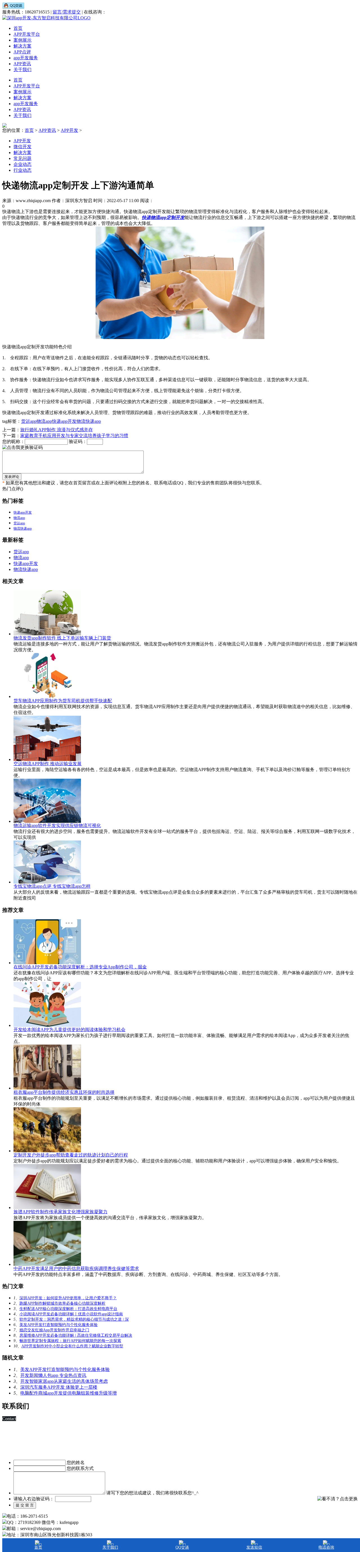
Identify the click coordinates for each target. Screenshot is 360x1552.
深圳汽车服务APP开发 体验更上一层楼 (58, 1387)
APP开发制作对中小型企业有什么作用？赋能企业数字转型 (72, 1346)
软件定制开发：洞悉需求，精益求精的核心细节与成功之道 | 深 (74, 1319)
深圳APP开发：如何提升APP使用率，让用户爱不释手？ (68, 1298)
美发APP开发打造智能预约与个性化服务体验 (58, 1325)
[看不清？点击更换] (337, 1499)
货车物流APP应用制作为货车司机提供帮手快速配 (63, 700)
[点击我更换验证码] (22, 448)
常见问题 (23, 158)
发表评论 (11, 477)
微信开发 (23, 146)
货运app (29, 421)
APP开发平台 (27, 34)
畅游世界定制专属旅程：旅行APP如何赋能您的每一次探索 (70, 1341)
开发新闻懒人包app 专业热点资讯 (53, 1375)
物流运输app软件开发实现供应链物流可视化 (57, 825)
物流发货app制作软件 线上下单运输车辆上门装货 (62, 638)
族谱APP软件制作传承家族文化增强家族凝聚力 (60, 1211)
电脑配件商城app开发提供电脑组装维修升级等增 (68, 1393)
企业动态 (23, 164)
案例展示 (23, 40)
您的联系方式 (80, 1468)
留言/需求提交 (67, 12)
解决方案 (23, 46)
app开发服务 (26, 57)
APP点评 (22, 51)
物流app (44, 421)
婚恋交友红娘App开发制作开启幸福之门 (54, 1330)
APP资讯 (22, 63)
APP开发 (69, 130)
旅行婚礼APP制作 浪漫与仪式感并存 (56, 429)
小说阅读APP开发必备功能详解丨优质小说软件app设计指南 (71, 1314)
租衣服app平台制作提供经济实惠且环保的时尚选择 (64, 1092)
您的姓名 (76, 1462)
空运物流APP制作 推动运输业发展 (48, 763)
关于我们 (23, 69)
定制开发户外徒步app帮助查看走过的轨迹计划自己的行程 (71, 1155)
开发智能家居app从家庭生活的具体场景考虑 (64, 1381)
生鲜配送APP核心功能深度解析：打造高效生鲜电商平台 (68, 1309)
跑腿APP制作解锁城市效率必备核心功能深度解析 (62, 1303)
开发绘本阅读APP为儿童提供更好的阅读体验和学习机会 (69, 1029)
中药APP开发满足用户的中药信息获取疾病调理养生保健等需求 (76, 1268)
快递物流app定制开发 (163, 217)
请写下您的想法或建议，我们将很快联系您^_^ (152, 1492)
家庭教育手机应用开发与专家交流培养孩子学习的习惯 (74, 435)
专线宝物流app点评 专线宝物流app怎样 (52, 886)
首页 (18, 28)
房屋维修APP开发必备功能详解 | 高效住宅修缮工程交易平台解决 (75, 1335)
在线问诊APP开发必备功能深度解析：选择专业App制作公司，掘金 (80, 966)
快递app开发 (64, 421)
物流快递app (88, 421)
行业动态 (23, 170)
